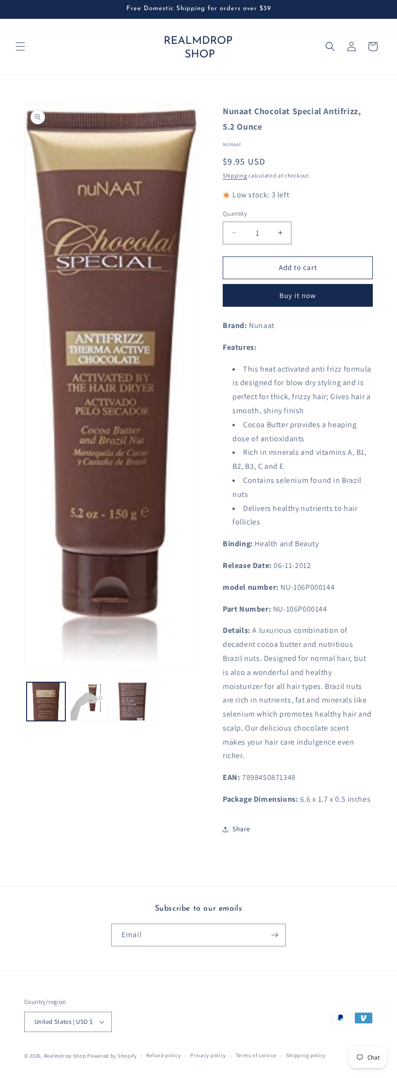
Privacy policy (208, 1055)
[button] (20, 46)
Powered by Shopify (112, 1055)
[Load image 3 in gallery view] (132, 701)
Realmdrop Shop (65, 1055)
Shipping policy (306, 1055)
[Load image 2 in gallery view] (89, 701)
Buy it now (297, 295)
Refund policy (163, 1055)
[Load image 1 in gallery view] (46, 701)
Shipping (235, 175)
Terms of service (256, 1055)
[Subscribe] (274, 935)
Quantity (235, 214)
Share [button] (241, 828)
